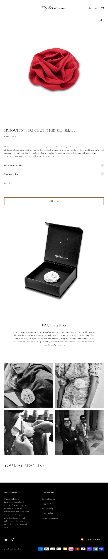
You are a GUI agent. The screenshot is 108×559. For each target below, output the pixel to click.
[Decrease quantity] (8, 189)
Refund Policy (47, 508)
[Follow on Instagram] (6, 539)
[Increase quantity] (20, 189)
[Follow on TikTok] (12, 539)
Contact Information (50, 518)
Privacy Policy (47, 513)
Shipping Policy (48, 503)
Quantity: (8, 183)
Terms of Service (48, 499)
